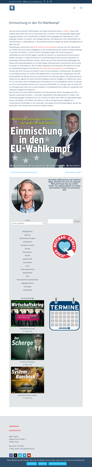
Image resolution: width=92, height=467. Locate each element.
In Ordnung (32, 464)
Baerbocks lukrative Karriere (27, 395)
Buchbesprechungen (27, 238)
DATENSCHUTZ (15, 430)
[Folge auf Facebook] (11, 455)
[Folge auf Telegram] (24, 455)
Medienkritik (27, 273)
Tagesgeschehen (27, 283)
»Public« (67, 31)
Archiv (27, 220)
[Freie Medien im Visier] (27, 313)
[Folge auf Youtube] (29, 455)
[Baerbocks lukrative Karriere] (27, 380)
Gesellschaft (27, 259)
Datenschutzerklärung (57, 464)
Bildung (27, 235)
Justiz (27, 266)
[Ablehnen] (89, 462)
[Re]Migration (27, 231)
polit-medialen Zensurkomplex (45, 47)
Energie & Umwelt (27, 245)
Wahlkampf (27, 290)
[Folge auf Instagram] (20, 455)
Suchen (77, 221)
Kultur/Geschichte (27, 269)
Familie (27, 255)
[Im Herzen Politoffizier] (27, 347)
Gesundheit (27, 262)
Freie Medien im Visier (27, 329)
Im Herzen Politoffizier (27, 362)
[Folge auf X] (15, 455)
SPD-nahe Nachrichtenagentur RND (52, 68)
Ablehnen (42, 464)
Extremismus (27, 252)
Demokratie (27, 242)
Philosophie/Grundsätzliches (27, 280)
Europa (27, 249)
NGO (27, 276)
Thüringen (27, 287)
